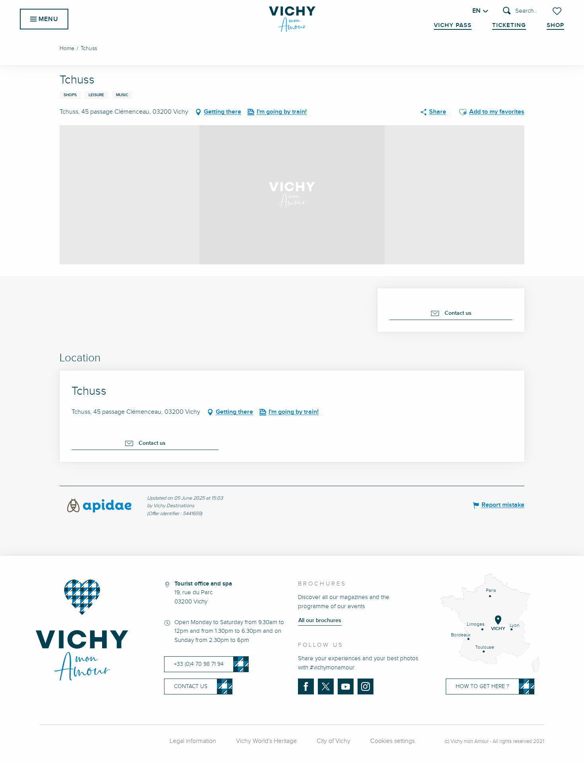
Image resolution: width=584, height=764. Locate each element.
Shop (555, 25)
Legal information (193, 741)
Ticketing (509, 25)
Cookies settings (392, 741)
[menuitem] (292, 19)
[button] (520, 11)
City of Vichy (333, 741)
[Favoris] (557, 11)
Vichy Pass (453, 25)
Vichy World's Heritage (266, 741)
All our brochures (319, 620)
